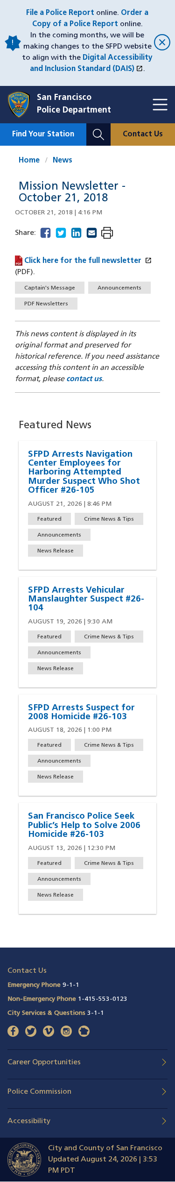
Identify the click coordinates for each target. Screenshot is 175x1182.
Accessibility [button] (28, 1121)
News (62, 160)
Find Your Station (43, 134)
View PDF (107, 234)
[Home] (22, 104)
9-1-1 (71, 985)
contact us (84, 379)
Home (29, 160)
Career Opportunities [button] (44, 1062)
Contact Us (143, 134)
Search (99, 129)
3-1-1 (95, 1013)
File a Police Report (60, 13)
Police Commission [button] (39, 1092)
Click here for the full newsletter (88, 260)
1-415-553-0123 (102, 999)
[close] (161, 43)
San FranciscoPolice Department (74, 104)
